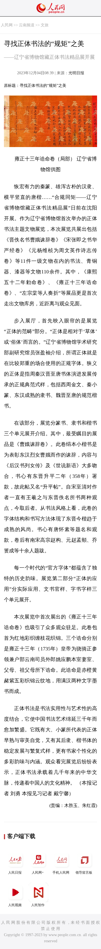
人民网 (7, 25)
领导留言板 (83, 872)
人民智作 (38, 905)
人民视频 (15, 905)
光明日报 (76, 73)
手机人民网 (60, 872)
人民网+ (38, 872)
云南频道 (27, 25)
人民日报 (15, 872)
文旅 (45, 25)
